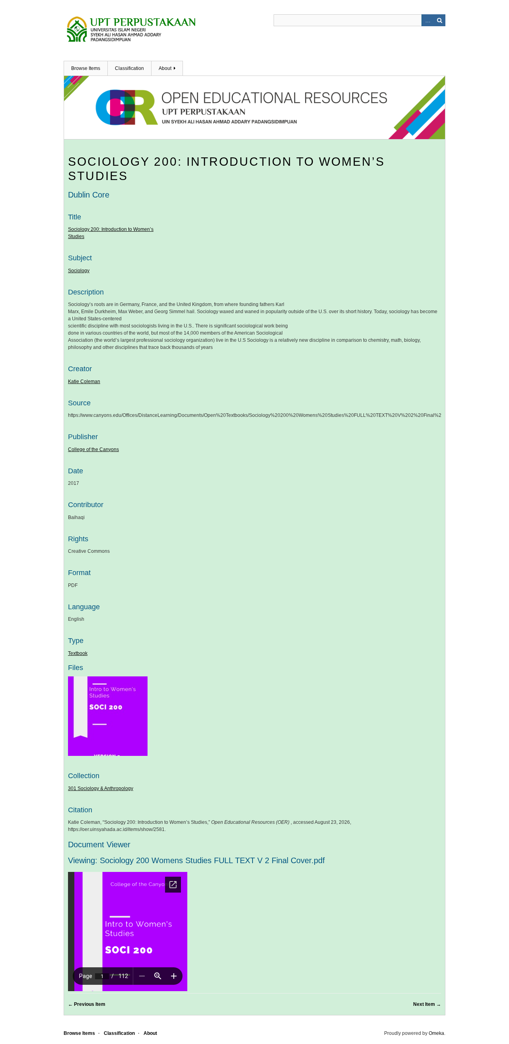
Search (439, 20)
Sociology (78, 270)
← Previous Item (86, 1004)
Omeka (436, 1033)
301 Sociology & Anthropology (100, 788)
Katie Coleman (84, 381)
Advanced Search (427, 20)
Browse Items (85, 68)
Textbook (77, 653)
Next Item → (427, 1004)
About (165, 68)
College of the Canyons (93, 449)
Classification (129, 68)
